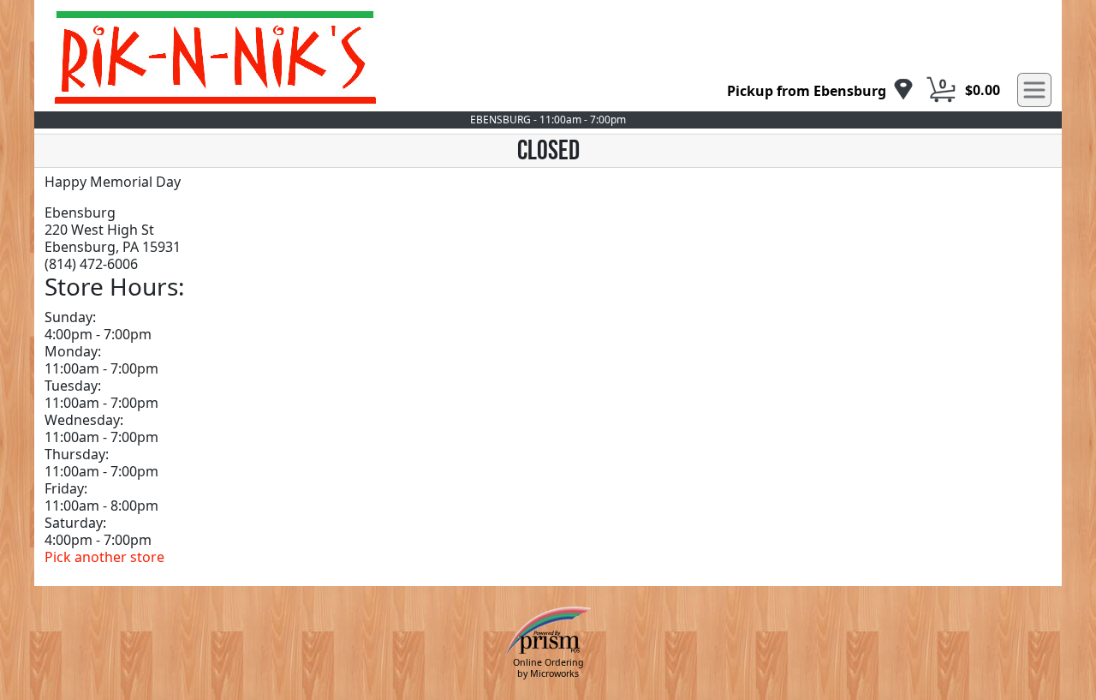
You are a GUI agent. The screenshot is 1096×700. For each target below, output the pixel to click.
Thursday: (77, 454)
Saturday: (75, 522)
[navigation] (820, 90)
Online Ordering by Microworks (548, 667)
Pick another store (104, 556)
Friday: (66, 488)
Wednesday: (84, 419)
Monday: (73, 351)
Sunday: (70, 317)
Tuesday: (73, 385)
